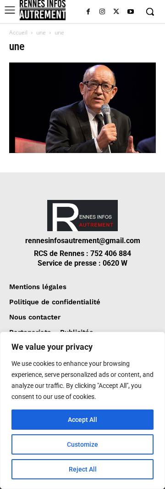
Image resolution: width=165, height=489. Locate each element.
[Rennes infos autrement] (43, 10)
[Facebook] (88, 12)
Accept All (82, 419)
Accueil (18, 32)
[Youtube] (130, 12)
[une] (82, 150)
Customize (82, 444)
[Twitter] (116, 12)
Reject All (83, 469)
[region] (82, 410)
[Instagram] (102, 12)
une (41, 32)
